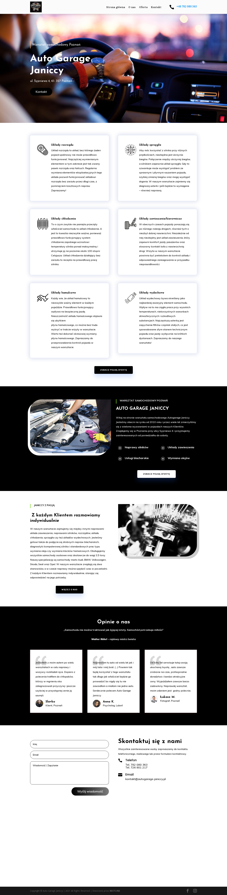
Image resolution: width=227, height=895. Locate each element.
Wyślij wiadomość (90, 791)
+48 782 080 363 (187, 6)
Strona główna (115, 7)
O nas (132, 7)
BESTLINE (115, 890)
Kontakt (156, 7)
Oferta (143, 7)
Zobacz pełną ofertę (113, 370)
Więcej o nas (70, 589)
